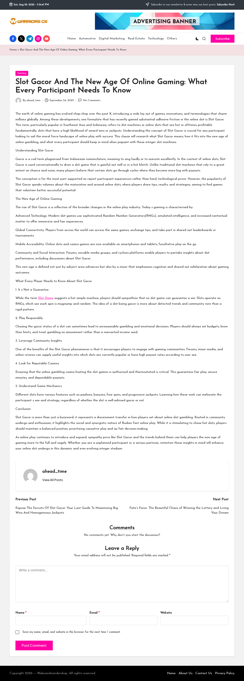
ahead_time (54, 471)
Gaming (21, 73)
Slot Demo (45, 298)
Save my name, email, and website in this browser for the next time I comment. (71, 632)
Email (94, 612)
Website (166, 612)
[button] (222, 39)
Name (20, 612)
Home (13, 49)
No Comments (91, 100)
